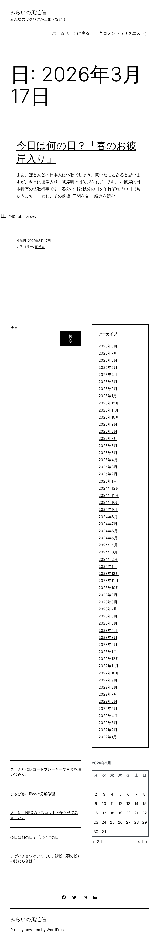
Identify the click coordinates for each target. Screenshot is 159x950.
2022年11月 (108, 666)
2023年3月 (108, 637)
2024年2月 (108, 559)
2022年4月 (108, 715)
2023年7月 (108, 609)
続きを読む (104, 196)
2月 (100, 841)
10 (104, 803)
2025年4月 (108, 460)
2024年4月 (108, 545)
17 (104, 813)
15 (144, 803)
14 (136, 803)
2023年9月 (108, 595)
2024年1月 (108, 566)
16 (96, 813)
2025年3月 (108, 467)
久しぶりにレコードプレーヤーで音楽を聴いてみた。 (45, 771)
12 (120, 803)
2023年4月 (108, 630)
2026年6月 (108, 360)
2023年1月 (108, 651)
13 (128, 803)
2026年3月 (108, 382)
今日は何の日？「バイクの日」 (36, 837)
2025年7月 (108, 438)
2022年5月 (108, 708)
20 (128, 813)
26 (120, 822)
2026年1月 (108, 396)
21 (136, 813)
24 (104, 822)
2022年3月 (108, 723)
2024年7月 (108, 524)
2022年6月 (108, 701)
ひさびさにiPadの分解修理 (32, 794)
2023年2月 (108, 644)
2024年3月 (108, 552)
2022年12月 (109, 659)
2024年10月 (109, 502)
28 (136, 822)
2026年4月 (108, 374)
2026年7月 (108, 353)
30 (96, 831)
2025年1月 (108, 481)
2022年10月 (109, 673)
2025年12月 (109, 403)
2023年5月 (108, 623)
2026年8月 (108, 346)
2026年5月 (108, 367)
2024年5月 (108, 538)
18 (112, 813)
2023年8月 (108, 602)
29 (144, 822)
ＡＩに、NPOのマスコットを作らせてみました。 (44, 814)
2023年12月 (109, 573)
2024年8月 (108, 517)
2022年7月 (108, 694)
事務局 (40, 246)
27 (128, 822)
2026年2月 (108, 389)
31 (104, 831)
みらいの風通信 (28, 12)
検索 (14, 327)
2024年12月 (109, 488)
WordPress (56, 930)
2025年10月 (109, 417)
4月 (140, 841)
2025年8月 (108, 431)
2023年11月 (108, 580)
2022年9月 (108, 680)
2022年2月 (108, 730)
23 (96, 822)
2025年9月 (108, 424)
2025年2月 (108, 474)
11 (112, 803)
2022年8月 (108, 687)
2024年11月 (109, 495)
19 (120, 813)
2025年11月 (108, 410)
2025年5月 (108, 453)
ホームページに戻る (70, 33)
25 (112, 822)
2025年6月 (108, 446)
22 (144, 813)
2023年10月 (109, 587)
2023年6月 (108, 616)
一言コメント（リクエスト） (122, 33)
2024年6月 (108, 531)
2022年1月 (108, 737)
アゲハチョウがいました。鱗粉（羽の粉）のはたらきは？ (45, 858)
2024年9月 (108, 509)
